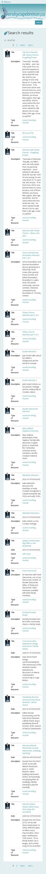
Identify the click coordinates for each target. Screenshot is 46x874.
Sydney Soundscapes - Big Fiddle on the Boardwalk (31, 543)
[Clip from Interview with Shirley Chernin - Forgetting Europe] (7, 57)
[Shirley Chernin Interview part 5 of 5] (7, 337)
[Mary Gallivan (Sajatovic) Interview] (7, 433)
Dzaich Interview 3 (29, 380)
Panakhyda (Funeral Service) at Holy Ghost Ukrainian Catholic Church (31, 701)
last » (30, 45)
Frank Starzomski (29, 570)
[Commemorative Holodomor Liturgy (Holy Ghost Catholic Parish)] (7, 646)
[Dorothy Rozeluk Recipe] (7, 617)
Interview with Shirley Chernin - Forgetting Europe (30, 152)
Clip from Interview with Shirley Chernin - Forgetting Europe (30, 55)
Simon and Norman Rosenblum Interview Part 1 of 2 (30, 255)
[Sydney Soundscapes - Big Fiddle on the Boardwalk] (7, 545)
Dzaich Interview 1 (29, 351)
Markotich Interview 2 (30, 513)
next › (23, 45)
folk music (26, 554)
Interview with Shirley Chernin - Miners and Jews (30, 233)
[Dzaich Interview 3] (7, 385)
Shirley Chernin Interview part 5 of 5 (30, 333)
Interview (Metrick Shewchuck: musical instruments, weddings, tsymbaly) (31, 749)
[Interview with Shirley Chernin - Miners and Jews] (7, 235)
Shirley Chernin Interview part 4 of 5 (30, 313)
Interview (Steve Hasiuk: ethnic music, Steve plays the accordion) (30, 808)
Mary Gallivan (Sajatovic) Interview (30, 429)
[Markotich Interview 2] (7, 518)
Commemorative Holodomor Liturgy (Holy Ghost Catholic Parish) (30, 645)
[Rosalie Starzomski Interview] (7, 413)
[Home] (23, 19)
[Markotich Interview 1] (7, 480)
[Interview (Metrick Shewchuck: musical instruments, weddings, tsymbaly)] (7, 750)
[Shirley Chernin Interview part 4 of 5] (7, 317)
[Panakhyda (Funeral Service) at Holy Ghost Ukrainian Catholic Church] (7, 702)
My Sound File (28, 133)
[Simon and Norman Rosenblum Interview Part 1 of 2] (7, 257)
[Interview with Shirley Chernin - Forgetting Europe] (7, 154)
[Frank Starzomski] (7, 575)
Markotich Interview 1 (30, 475)
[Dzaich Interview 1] (7, 356)
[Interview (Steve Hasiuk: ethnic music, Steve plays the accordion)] (7, 809)
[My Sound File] (7, 138)
